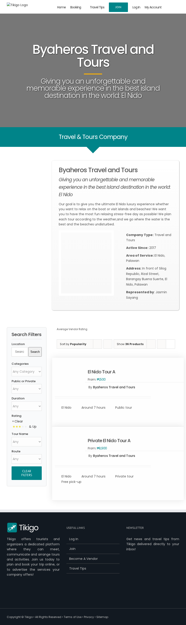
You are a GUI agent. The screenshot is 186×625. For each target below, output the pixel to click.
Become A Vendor (83, 558)
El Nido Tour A (101, 372)
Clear (19, 421)
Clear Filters (26, 473)
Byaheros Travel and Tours (114, 387)
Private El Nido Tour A (109, 440)
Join (72, 548)
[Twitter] (15, 594)
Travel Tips (77, 568)
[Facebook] (8, 594)
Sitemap (102, 617)
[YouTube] (22, 594)
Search (35, 351)
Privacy (89, 617)
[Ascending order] (107, 344)
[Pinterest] (30, 594)
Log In (73, 539)
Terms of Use (72, 617)
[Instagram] (37, 594)
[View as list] (170, 344)
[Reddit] (44, 594)
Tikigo (28, 617)
